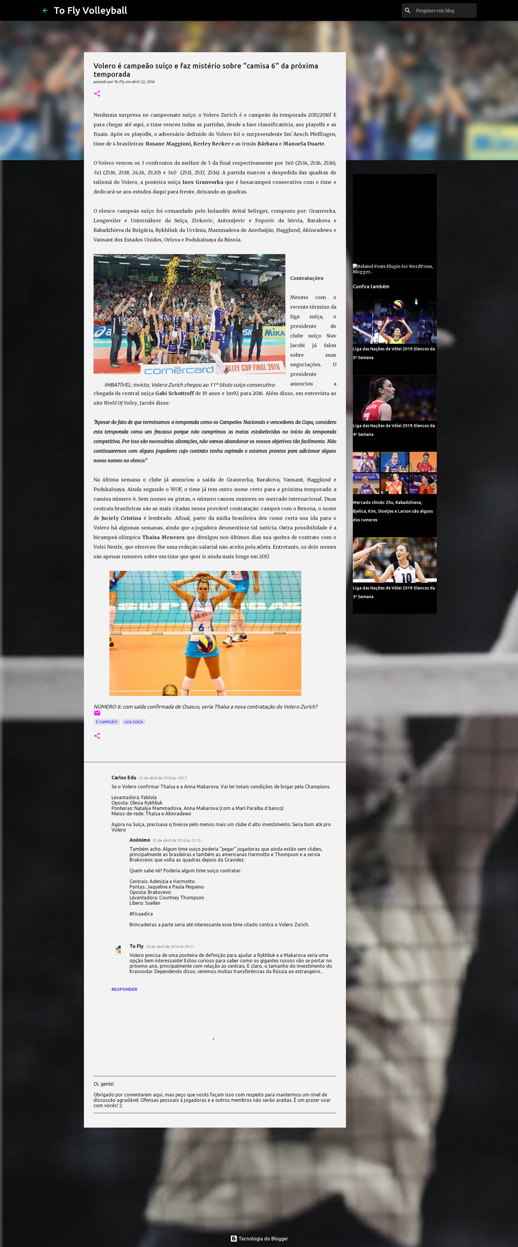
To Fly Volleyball (90, 10)
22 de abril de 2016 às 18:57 (163, 778)
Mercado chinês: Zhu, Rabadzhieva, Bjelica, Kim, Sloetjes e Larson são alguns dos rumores (393, 511)
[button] (97, 94)
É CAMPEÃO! (107, 722)
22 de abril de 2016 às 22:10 (177, 840)
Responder (124, 989)
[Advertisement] (215, 1179)
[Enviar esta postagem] (97, 715)
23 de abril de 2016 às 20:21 (170, 946)
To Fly (137, 946)
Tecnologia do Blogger (262, 1238)
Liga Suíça (133, 722)
